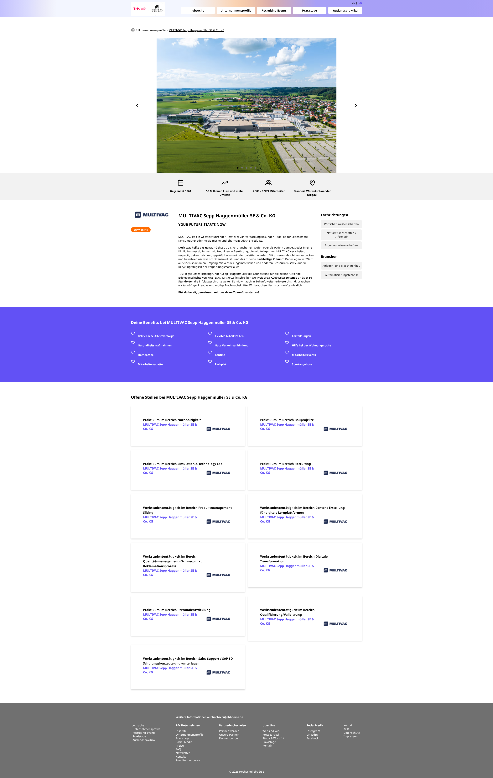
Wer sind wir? (271, 731)
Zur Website (141, 229)
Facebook (313, 738)
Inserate (181, 731)
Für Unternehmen (188, 725)
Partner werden (229, 731)
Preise (180, 745)
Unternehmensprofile (236, 10)
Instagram (313, 731)
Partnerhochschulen (232, 725)
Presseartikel (270, 734)
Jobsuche (197, 10)
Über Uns (268, 725)
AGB (346, 729)
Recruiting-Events (274, 10)
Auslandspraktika (345, 10)
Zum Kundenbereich (189, 760)
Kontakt (181, 756)
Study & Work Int (273, 738)
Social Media (184, 742)
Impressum (351, 736)
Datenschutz (352, 732)
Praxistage (309, 10)
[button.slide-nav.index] (237, 167)
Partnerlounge (228, 738)
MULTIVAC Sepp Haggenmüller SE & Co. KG (196, 30)
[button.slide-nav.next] (356, 105)
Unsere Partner (229, 734)
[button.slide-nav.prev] (137, 105)
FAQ (178, 749)
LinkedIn (312, 734)
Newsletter (183, 753)
